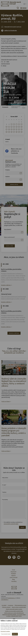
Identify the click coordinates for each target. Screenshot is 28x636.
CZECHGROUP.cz (4, 599)
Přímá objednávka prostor (20, 605)
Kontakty (14, 581)
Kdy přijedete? (7, 229)
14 (16, 126)
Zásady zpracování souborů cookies (14, 609)
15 (18, 126)
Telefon (4, 492)
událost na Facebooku (10, 30)
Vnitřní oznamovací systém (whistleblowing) (14, 613)
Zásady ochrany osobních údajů (19, 607)
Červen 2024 (14, 116)
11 (9, 126)
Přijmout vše (15, 634)
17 (6, 129)
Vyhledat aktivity (14, 184)
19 (11, 129)
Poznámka (5, 499)
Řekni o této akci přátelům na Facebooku (16, 151)
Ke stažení (4, 605)
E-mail (4, 485)
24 (6, 132)
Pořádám (13, 573)
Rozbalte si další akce (6, 285)
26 (11, 132)
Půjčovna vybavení (6, 607)
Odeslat (22, 527)
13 (13, 126)
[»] (21, 116)
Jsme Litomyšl (13, 577)
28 (16, 132)
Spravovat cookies (5, 631)
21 (16, 129)
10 (6, 126)
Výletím (13, 575)
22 (18, 129)
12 (11, 126)
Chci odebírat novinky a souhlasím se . (13, 523)
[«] (6, 116)
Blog (13, 579)
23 (21, 129)
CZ (24, 4)
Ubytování (13, 572)
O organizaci (10, 605)
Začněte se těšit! (9, 246)
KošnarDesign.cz (11, 598)
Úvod (13, 570)
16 (21, 126)
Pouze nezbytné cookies (5, 634)
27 (13, 132)
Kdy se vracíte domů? (9, 237)
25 (9, 132)
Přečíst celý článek (5, 401)
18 (9, 129)
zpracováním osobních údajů (11, 524)
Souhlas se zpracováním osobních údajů (14, 611)
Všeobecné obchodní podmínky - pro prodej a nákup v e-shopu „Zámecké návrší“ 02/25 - (14, 615)
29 (18, 132)
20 (13, 129)
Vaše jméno (5, 477)
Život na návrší (15, 374)
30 (21, 132)
